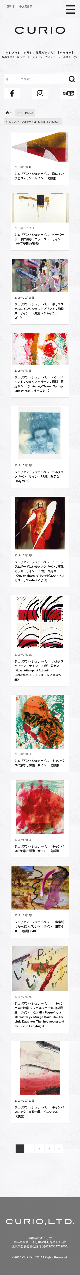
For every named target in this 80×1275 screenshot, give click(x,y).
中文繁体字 (25, 6)
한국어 (10, 6)
